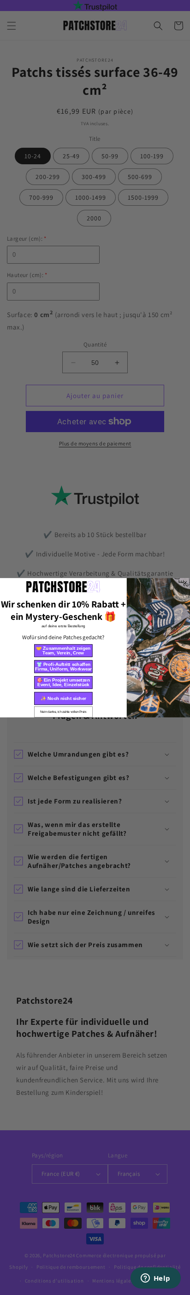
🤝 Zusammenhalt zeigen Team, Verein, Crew (63, 650)
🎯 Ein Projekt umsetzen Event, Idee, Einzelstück (63, 682)
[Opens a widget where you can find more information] (155, 1278)
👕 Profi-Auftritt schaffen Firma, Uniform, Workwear (63, 666)
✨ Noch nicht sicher (63, 697)
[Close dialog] (186, 582)
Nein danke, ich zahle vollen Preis (63, 711)
